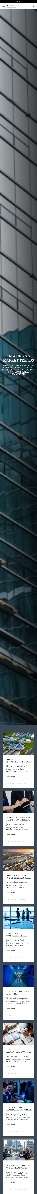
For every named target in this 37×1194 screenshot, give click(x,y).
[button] (33, 6)
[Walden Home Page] (9, 6)
